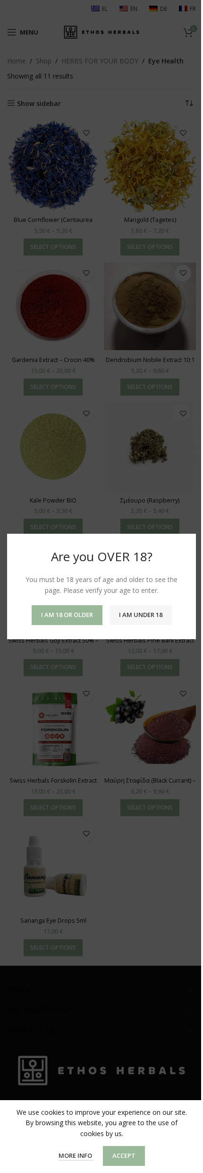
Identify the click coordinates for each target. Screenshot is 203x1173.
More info (76, 1155)
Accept (123, 1155)
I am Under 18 (140, 614)
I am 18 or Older (67, 614)
